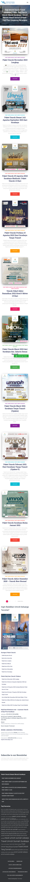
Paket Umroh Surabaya (20, 57)
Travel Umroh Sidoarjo (15, 835)
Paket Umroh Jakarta (8, 287)
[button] (21, 356)
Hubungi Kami (19, 861)
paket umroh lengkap (19, 812)
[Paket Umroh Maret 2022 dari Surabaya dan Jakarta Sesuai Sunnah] (15, 329)
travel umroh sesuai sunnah (8, 833)
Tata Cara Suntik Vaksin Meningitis (15, 875)
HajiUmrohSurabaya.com (7, 739)
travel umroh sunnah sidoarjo (17, 838)
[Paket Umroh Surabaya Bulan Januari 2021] (15, 504)
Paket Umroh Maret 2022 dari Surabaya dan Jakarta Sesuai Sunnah (15, 351)
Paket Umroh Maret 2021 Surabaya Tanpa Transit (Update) (15, 408)
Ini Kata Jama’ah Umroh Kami (15, 864)
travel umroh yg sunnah (17, 849)
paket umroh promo (19, 814)
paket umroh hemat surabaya (6, 811)
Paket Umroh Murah (9, 57)
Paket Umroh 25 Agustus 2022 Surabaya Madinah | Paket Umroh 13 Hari (15, 178)
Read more (15, 78)
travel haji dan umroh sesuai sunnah (19, 823)
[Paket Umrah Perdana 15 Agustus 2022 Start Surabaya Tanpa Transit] (15, 214)
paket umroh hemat (24, 809)
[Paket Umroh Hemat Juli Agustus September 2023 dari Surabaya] (15, 98)
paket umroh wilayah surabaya (18, 821)
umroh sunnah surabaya (7, 854)
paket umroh (3, 809)
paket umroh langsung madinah (9, 812)
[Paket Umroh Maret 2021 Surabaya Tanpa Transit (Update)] (15, 387)
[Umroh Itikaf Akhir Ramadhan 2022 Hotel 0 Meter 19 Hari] (15, 270)
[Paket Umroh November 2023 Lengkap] (15, 41)
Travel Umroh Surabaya (5, 844)
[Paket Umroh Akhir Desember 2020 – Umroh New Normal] (15, 560)
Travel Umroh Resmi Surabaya (22, 831)
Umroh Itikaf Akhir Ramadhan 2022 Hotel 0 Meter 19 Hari (15, 293)
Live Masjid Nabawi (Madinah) (15, 868)
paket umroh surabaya (8, 819)
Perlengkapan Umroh (22, 871)
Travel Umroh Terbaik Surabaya (15, 844)
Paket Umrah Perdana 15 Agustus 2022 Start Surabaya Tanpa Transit (15, 235)
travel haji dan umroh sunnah (8, 825)
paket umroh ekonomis (10, 809)
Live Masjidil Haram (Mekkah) (9, 871)
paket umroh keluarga (17, 811)
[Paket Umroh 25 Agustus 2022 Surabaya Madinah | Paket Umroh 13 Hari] (15, 157)
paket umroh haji (18, 809)
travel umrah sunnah (22, 827)
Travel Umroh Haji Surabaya (10, 831)
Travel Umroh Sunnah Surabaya (15, 841)
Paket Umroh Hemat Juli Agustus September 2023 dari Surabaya (15, 120)
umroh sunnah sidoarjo (21, 852)
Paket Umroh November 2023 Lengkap (10, 679)
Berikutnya (20, 601)
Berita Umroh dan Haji (7, 658)
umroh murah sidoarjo (9, 852)
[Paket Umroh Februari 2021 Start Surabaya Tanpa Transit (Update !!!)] (15, 445)
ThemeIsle (19, 878)
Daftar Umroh (11, 861)
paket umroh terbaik (19, 819)
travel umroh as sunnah (9, 829)
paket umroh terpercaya (9, 821)
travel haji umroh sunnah (11, 827)
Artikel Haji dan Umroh (7, 655)
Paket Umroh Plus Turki (7, 666)
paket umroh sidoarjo (19, 816)
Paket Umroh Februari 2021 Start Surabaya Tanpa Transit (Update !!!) (15, 467)
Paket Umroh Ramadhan (18, 287)
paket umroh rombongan (7, 816)
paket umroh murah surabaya (10, 814)
